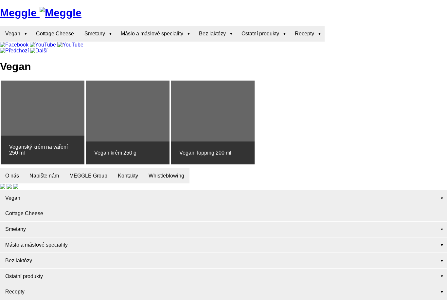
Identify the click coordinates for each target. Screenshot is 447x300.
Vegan (12, 33)
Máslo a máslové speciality (152, 33)
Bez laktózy (212, 33)
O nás (12, 175)
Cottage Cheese (55, 33)
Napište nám (44, 175)
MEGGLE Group (88, 175)
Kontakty (128, 175)
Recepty (304, 33)
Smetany (94, 33)
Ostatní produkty (260, 33)
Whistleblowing (166, 175)
